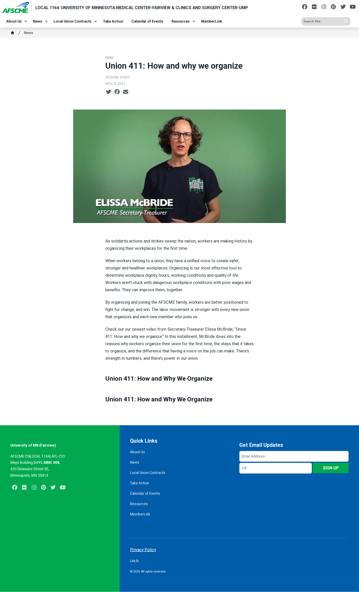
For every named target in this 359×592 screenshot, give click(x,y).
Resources (181, 21)
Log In (134, 560)
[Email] (125, 92)
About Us (14, 21)
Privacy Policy (143, 549)
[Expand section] (26, 21)
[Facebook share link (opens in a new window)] (117, 92)
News (37, 21)
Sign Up (331, 467)
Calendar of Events (147, 21)
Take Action (113, 21)
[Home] (12, 33)
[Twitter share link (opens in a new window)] (108, 92)
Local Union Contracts (72, 21)
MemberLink (211, 21)
